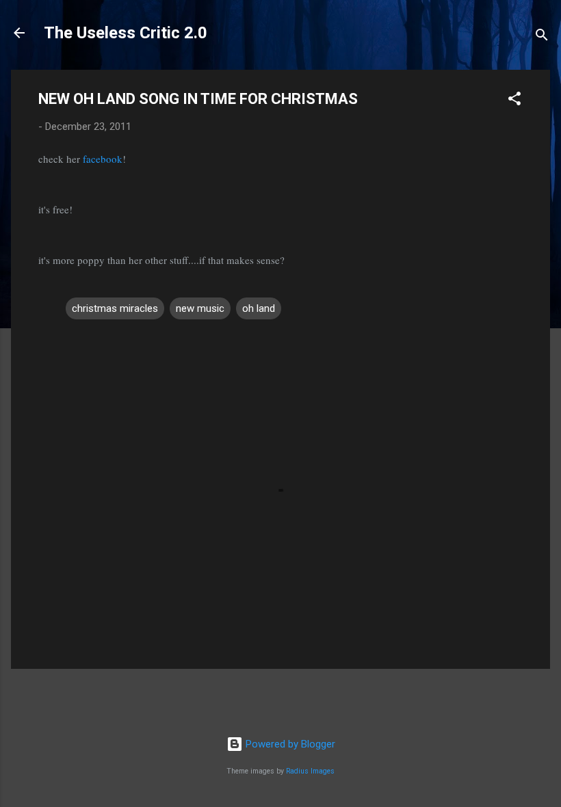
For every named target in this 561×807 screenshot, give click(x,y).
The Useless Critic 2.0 (125, 32)
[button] (514, 100)
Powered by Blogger (289, 744)
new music (200, 308)
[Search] (542, 37)
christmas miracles (115, 308)
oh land (258, 308)
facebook (102, 159)
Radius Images (310, 771)
